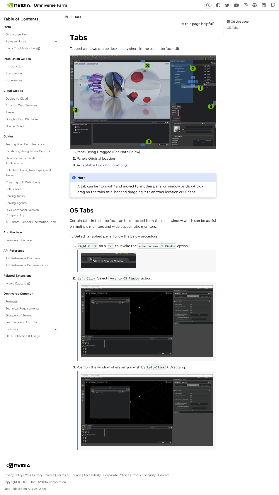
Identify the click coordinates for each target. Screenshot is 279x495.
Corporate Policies (116, 475)
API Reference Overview (23, 258)
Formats (12, 301)
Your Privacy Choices (39, 475)
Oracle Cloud (15, 126)
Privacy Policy (12, 475)
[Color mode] (218, 5)
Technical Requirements (22, 308)
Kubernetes (14, 80)
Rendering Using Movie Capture (28, 151)
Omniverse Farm (17, 34)
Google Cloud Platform (22, 119)
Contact (164, 475)
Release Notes (16, 41)
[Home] (66, 17)
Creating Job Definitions (23, 182)
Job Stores (13, 189)
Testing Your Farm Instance (25, 144)
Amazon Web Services (21, 105)
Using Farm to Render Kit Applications (24, 160)
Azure (10, 112)
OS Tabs (232, 28)
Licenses (12, 329)
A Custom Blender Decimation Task (31, 222)
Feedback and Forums (21, 322)
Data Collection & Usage (23, 336)
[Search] (208, 5)
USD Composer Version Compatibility (22, 212)
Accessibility (92, 475)
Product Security (144, 475)
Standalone (14, 73)
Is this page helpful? (197, 24)
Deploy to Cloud (17, 98)
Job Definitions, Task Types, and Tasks (28, 172)
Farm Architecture (19, 240)
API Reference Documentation (27, 265)
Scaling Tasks (15, 196)
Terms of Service (69, 475)
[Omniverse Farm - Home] (18, 5)
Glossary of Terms (19, 315)
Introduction (14, 67)
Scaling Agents (16, 203)
